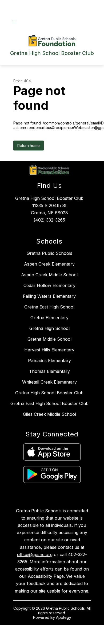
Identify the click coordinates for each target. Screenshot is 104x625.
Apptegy (63, 617)
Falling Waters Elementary (49, 296)
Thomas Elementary (49, 371)
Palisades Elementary (49, 360)
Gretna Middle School (49, 339)
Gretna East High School (49, 307)
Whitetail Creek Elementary (49, 382)
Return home (28, 145)
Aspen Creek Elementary (49, 264)
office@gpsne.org (35, 554)
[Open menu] (14, 22)
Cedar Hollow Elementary (49, 285)
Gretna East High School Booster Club (49, 403)
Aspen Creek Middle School (49, 274)
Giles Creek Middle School (49, 414)
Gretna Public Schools (49, 253)
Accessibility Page (46, 576)
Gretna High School (49, 328)
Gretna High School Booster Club (49, 392)
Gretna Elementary (49, 317)
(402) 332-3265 (49, 220)
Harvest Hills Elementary (49, 349)
